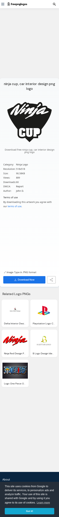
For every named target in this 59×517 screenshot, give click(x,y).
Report (19, 186)
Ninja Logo (22, 164)
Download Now (26, 279)
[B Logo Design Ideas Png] (44, 340)
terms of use (14, 206)
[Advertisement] (29, 45)
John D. (20, 190)
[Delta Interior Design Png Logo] (15, 310)
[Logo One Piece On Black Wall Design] (15, 371)
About (6, 479)
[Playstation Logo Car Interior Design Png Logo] (44, 310)
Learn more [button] (43, 502)
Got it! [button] (29, 511)
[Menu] (3, 4)
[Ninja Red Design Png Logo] (15, 340)
